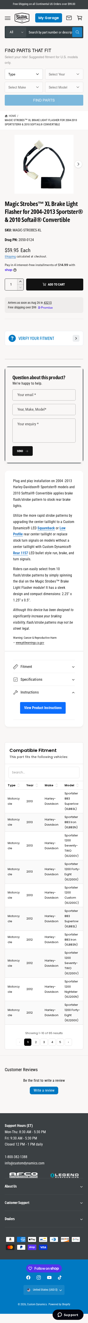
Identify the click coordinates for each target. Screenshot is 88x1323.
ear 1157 (21, 553)
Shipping (10, 256)
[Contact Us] (69, 18)
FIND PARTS (44, 100)
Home (12, 115)
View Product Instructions (42, 708)
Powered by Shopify (59, 1304)
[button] (7, 18)
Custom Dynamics (37, 1304)
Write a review (44, 1090)
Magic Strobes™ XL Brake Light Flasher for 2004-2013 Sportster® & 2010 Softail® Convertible (41, 122)
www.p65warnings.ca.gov (30, 642)
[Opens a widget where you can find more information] (67, 1315)
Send (20, 451)
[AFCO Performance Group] (23, 1175)
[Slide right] (78, 164)
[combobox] (55, 32)
